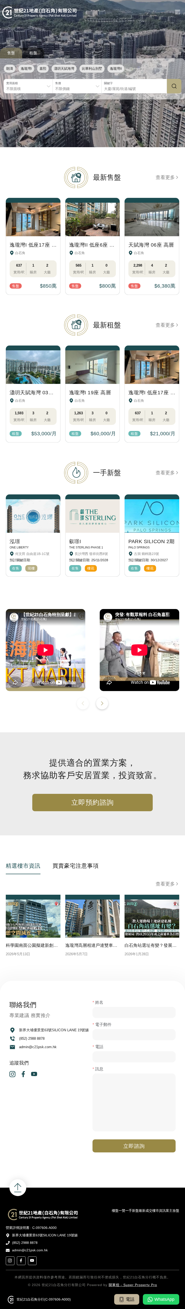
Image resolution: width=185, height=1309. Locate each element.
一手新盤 (132, 1210)
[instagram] (12, 1076)
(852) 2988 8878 (32, 1038)
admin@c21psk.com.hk (38, 1047)
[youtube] (34, 1076)
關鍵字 (108, 83)
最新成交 (145, 1210)
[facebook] (23, 1076)
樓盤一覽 (118, 1210)
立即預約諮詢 (92, 802)
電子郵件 (103, 1024)
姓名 (99, 1002)
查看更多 (165, 177)
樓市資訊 (159, 1210)
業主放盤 (172, 1210)
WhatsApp (164, 1299)
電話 (99, 1047)
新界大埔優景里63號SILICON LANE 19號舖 (54, 1030)
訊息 (99, 1069)
